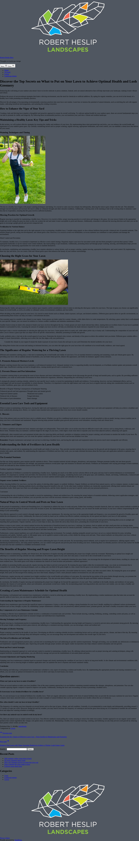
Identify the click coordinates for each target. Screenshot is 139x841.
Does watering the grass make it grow (17, 764)
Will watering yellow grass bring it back (18, 758)
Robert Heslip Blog (6, 57)
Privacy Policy (5, 838)
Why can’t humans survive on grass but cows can (21, 762)
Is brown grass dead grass (13, 766)
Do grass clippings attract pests (14, 760)
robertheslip (22, 726)
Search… (3, 749)
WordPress (18, 840)
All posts (7, 72)
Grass (6, 775)
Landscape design (10, 76)
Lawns (6, 74)
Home (6, 70)
